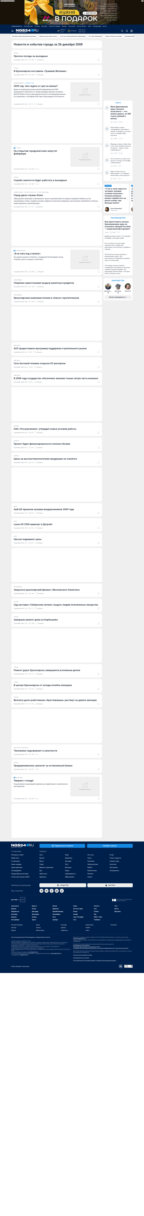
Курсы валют (81, 26)
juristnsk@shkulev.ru (56, 953)
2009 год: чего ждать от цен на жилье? (36, 86)
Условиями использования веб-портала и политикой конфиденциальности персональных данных (100, 948)
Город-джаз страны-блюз (28, 195)
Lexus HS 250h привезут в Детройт (33, 524)
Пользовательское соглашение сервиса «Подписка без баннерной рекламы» (94, 960)
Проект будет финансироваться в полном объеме (42, 443)
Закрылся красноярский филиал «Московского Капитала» (47, 589)
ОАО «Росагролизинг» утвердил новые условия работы (45, 429)
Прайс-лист (15, 858)
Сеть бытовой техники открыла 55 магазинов (40, 363)
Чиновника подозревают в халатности (35, 750)
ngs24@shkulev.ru (33, 952)
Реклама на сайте (17, 855)
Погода (37, 26)
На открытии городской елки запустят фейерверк (35, 152)
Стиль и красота (115, 858)
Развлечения (92, 870)
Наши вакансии (16, 867)
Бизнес (41, 858)
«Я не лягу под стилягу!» (27, 253)
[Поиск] (122, 31)
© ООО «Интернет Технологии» (20, 966)
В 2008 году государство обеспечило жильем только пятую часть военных (56, 378)
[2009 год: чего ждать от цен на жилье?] (85, 92)
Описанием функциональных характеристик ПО (86, 947)
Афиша (64, 26)
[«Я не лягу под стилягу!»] (85, 259)
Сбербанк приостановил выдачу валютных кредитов (44, 283)
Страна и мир (114, 861)
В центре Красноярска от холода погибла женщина (43, 685)
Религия (90, 874)
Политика (90, 861)
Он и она (90, 855)
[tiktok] (62, 891)
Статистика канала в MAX (20, 877)
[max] (57, 891)
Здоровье (42, 877)
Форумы (44, 26)
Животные (43, 874)
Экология (113, 864)
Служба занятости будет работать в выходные (40, 180)
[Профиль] (131, 31)
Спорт (112, 855)
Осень (89, 858)
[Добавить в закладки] (98, 60)
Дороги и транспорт (46, 867)
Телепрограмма (54, 26)
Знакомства (28, 26)
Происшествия (92, 864)
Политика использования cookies (82, 955)
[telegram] (41, 891)
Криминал (68, 858)
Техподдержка (16, 870)
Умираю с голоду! (24, 780)
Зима (67, 855)
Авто (41, 855)
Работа (89, 867)
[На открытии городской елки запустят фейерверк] (85, 157)
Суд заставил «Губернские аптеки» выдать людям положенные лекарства (56, 604)
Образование (69, 877)
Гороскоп (71, 26)
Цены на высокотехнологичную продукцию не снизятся (45, 458)
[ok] (52, 891)
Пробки (72, 31)
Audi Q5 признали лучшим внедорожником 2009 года (44, 509)
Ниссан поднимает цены (28, 539)
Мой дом (68, 867)
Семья (89, 877)
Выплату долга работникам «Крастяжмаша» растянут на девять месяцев (55, 700)
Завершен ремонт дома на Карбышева (36, 619)
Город (41, 864)
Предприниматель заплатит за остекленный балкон (43, 765)
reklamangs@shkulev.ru (79, 938)
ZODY (89, 26)
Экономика (114, 867)
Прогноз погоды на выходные (31, 56)
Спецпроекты (114, 870)
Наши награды (16, 864)
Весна (41, 861)
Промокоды (97, 26)
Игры (105, 26)
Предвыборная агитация (19, 874)
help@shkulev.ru (24, 955)
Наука (67, 870)
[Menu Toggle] (12, 31)
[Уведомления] (127, 31)
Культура (68, 861)
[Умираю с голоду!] (85, 786)
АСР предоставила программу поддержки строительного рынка (50, 348)
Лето (66, 864)
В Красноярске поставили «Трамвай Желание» (40, 71)
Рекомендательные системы (81, 958)
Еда (40, 870)
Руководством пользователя (81, 945)
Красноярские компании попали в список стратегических (46, 298)
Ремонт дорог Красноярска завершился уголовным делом (47, 670)
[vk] (46, 891)
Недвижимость (16, 26)
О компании (15, 861)
